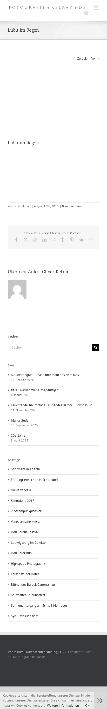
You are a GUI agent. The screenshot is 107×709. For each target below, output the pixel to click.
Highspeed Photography (28, 563)
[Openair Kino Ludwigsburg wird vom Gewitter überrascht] (87, 155)
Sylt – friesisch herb (24, 616)
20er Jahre (18, 435)
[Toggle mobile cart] (86, 13)
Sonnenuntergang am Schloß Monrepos (39, 605)
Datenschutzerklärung (41, 652)
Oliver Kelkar (22, 206)
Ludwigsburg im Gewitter (29, 542)
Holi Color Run (21, 553)
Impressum (16, 652)
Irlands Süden (20, 420)
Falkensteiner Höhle (25, 574)
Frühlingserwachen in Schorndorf (34, 480)
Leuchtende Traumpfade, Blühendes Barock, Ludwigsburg (51, 405)
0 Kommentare (72, 206)
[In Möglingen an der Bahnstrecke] (42, 178)
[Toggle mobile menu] (96, 8)
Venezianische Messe (26, 521)
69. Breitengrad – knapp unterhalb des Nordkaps (45, 375)
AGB (62, 652)
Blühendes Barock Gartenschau (33, 584)
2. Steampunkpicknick (26, 511)
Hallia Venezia (21, 490)
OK (87, 705)
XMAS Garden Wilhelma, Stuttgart (34, 390)
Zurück (82, 58)
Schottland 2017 (22, 500)
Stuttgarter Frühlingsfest (28, 595)
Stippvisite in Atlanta (25, 469)
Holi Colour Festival (25, 532)
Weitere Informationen (63, 705)
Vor (93, 58)
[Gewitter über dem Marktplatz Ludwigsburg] (19, 155)
